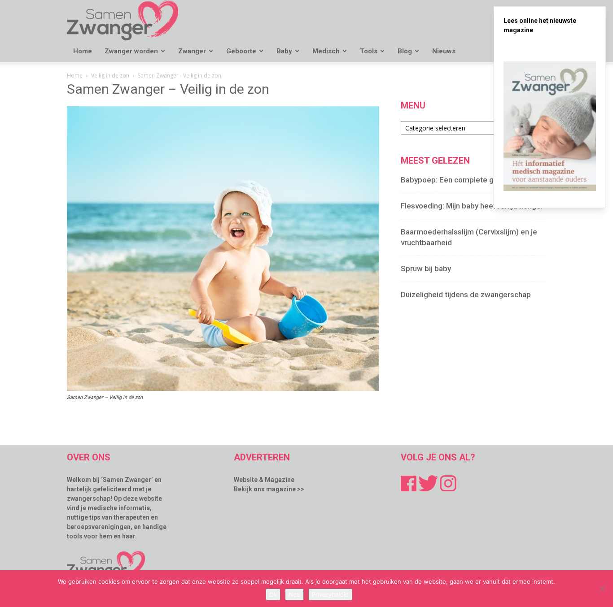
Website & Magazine (264, 479)
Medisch (326, 51)
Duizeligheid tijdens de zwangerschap (466, 294)
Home (82, 51)
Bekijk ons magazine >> (269, 489)
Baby (284, 51)
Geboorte (241, 51)
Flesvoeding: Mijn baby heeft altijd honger (472, 205)
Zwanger (192, 51)
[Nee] (601, 588)
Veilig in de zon (110, 75)
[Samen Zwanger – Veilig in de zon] (223, 388)
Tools (368, 51)
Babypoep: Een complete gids (452, 179)
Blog (405, 51)
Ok (273, 594)
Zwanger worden (131, 51)
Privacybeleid (330, 594)
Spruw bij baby (426, 268)
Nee (294, 594)
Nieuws (443, 51)
